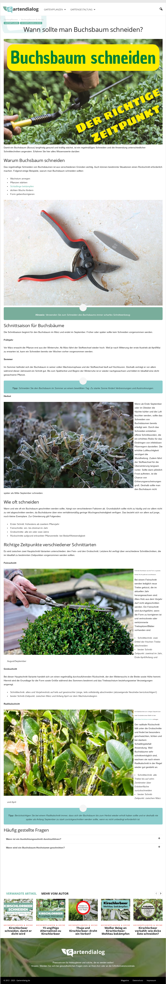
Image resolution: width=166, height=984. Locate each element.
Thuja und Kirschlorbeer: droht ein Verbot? (83, 931)
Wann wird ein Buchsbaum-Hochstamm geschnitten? (35, 847)
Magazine (125, 980)
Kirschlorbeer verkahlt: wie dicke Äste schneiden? (148, 931)
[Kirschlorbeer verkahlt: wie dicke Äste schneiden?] (148, 911)
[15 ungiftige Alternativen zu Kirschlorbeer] (50, 911)
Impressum (151, 980)
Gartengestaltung (81, 9)
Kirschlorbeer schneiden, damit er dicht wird (18, 931)
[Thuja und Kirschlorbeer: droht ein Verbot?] (83, 911)
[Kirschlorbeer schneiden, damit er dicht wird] (18, 911)
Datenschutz (138, 980)
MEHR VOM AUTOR (55, 893)
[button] (161, 9)
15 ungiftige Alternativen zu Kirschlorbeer (50, 931)
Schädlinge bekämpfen (22, 186)
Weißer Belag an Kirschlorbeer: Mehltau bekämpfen (116, 931)
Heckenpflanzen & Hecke (31, 23)
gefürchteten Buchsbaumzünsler (143, 719)
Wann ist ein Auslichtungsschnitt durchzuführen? (33, 839)
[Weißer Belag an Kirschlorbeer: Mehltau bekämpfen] (115, 911)
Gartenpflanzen (53, 9)
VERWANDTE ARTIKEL (21, 893)
